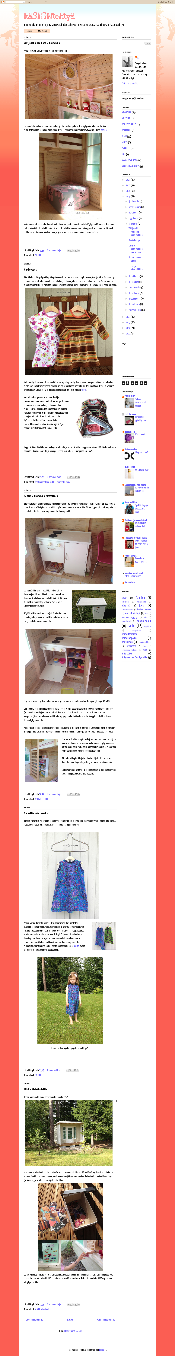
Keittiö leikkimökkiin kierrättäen (41, 496)
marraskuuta (135, 207)
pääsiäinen (127, 642)
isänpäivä (126, 605)
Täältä (76, 946)
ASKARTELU (126, 112)
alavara (124, 598)
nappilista (147, 626)
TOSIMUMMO (130, 396)
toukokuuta (134, 287)
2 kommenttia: (53, 1070)
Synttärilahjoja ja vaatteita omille (141, 508)
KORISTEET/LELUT (42, 799)
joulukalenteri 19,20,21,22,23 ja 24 (141, 544)
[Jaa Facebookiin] (76, 250)
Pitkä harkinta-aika (133, 576)
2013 (128, 322)
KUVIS (37, 1309)
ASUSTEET (126, 118)
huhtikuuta (134, 293)
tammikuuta (135, 310)
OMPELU (38, 255)
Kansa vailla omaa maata (135, 485)
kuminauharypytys (130, 617)
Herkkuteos (130, 582)
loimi (145, 617)
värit (145, 650)
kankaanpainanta (144, 610)
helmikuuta (134, 304)
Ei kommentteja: (54, 250)
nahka (131, 626)
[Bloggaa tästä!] (71, 250)
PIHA (124, 154)
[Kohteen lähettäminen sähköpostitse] (68, 250)
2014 (128, 317)
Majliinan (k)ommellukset (136, 520)
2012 (128, 328)
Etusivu (29, 31)
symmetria (131, 646)
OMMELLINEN (130, 467)
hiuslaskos (125, 602)
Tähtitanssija (140, 434)
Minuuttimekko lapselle (36, 813)
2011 (128, 333)
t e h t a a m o (130, 414)
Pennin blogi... (131, 555)
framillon (140, 597)
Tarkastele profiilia (130, 83)
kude (146, 614)
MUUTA (125, 142)
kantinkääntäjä (42, 482)
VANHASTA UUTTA (129, 160)
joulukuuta (134, 201)
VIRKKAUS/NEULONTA (131, 166)
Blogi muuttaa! (141, 452)
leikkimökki (46, 1309)
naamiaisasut (144, 621)
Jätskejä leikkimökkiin (35, 1089)
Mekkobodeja (30, 269)
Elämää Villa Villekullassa (136, 538)
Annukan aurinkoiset (134, 573)
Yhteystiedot (42, 31)
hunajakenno (141, 602)
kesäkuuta (134, 282)
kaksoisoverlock (127, 610)
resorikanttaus (144, 642)
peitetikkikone (63, 482)
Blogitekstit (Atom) (73, 1331)
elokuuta (133, 224)
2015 (128, 196)
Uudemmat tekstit (34, 1319)
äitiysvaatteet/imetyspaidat (135, 657)
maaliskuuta (135, 298)
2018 (128, 180)
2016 (128, 191)
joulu (141, 605)
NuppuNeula (130, 432)
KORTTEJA (126, 130)
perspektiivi (136, 631)
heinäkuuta (134, 276)
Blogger (102, 1350)
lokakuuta (134, 212)
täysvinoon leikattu (129, 650)
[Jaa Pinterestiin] (79, 250)
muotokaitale (127, 621)
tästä (83, 390)
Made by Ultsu (131, 502)
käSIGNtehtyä (49, 16)
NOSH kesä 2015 (142, 470)
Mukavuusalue (131, 449)
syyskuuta (134, 218)
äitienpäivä (127, 653)
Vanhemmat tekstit (106, 1319)
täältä (104, 130)
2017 (128, 185)
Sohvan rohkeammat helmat (140, 402)
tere (145, 646)
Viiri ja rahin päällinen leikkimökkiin (42, 43)
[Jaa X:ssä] (73, 250)
